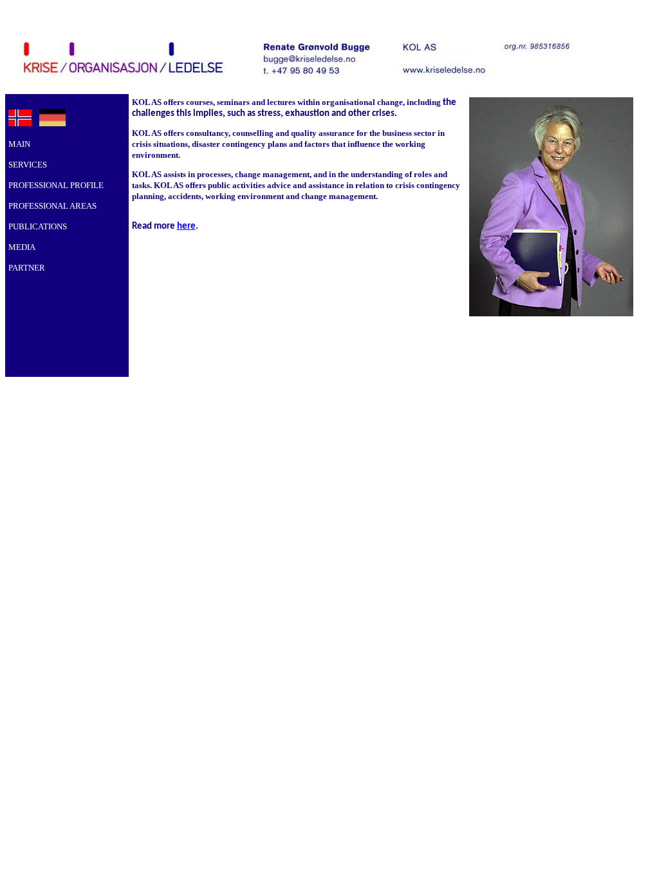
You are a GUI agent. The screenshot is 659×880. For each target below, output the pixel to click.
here (186, 226)
